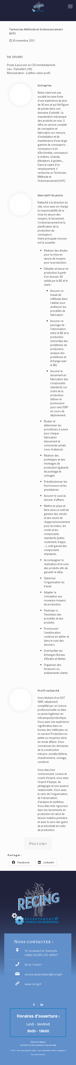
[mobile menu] (70, 6)
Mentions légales (38, 1041)
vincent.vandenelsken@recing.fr (43, 974)
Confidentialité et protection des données (38, 1045)
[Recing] (38, 6)
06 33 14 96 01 (33, 965)
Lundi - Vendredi (38, 1024)
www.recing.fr (33, 984)
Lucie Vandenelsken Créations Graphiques (51, 1050)
